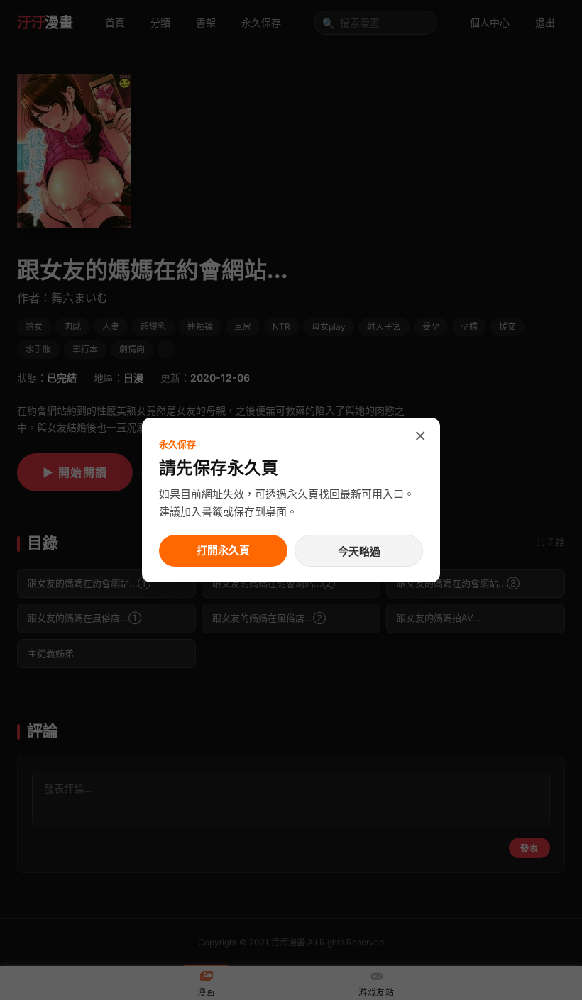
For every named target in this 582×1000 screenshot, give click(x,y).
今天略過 (359, 551)
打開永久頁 (223, 550)
